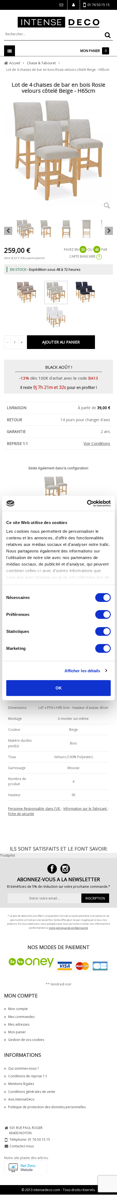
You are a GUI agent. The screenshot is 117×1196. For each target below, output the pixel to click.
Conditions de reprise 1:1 (27, 1076)
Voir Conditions (97, 443)
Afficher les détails (82, 670)
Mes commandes (21, 1016)
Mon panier (17, 1032)
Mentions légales (21, 1083)
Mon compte (18, 1008)
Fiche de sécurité (21, 813)
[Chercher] (107, 35)
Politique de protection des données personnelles (47, 1107)
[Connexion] (61, 5)
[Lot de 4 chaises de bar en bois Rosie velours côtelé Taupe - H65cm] (29, 291)
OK (59, 688)
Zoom (107, 205)
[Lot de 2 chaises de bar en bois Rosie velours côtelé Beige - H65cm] (58, 489)
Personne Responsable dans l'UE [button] (34, 808)
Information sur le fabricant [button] (85, 808)
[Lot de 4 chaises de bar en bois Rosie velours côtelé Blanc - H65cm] (58, 316)
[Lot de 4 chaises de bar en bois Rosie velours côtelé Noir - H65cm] (88, 291)
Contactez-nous (22, 1146)
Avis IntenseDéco (21, 1099)
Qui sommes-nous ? (23, 1068)
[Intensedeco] (65, 869)
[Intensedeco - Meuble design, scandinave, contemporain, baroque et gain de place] (58, 21)
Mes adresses (18, 1024)
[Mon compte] (73, 5)
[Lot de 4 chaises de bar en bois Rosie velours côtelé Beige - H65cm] (58, 291)
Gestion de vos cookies (26, 1039)
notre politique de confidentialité (68, 928)
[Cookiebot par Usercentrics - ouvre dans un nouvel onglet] (87, 503)
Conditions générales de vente (31, 1091)
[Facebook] (52, 869)
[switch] (103, 614)
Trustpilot (7, 855)
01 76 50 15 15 (98, 4)
